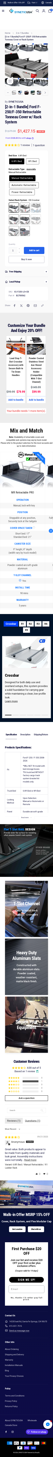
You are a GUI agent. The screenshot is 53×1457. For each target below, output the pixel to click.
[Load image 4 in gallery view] (33, 93)
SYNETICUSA (14, 101)
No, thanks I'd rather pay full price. (26, 1299)
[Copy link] (42, 305)
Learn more (11, 701)
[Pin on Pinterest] (28, 305)
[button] (3, 11)
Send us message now (19, 1331)
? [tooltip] (33, 527)
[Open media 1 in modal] (26, 64)
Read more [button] (30, 1159)
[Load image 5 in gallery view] (39, 93)
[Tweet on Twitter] (21, 305)
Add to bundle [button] (15, 399)
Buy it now (26, 259)
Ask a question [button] (26, 1098)
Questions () (32, 1120)
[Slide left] (8, 65)
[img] (12, 1137)
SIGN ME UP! (26, 1279)
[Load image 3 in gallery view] (26, 93)
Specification (11, 734)
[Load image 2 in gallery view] (20, 93)
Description (25, 734)
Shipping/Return (41, 734)
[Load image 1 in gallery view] (14, 93)
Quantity (12, 244)
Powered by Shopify (33, 1452)
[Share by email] (35, 305)
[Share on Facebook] (14, 305)
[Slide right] (45, 65)
